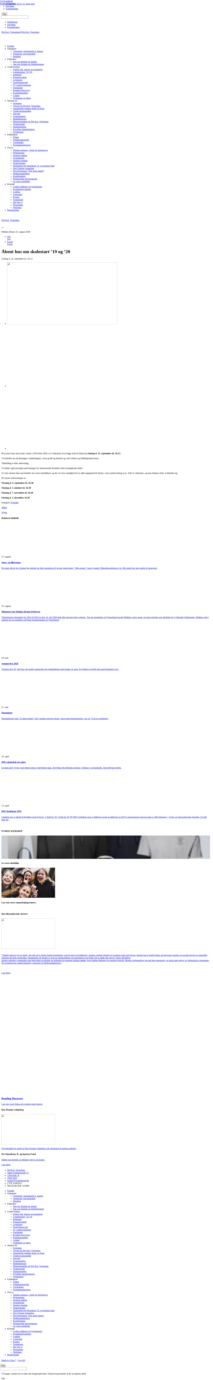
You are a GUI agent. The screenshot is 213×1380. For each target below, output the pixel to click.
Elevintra (11, 24)
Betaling (17, 56)
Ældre (4, 507)
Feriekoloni (18, 132)
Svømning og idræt (22, 98)
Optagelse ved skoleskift (24, 54)
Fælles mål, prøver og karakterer (28, 69)
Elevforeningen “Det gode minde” (28, 171)
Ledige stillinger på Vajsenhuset (27, 186)
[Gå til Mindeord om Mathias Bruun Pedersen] (28, 601)
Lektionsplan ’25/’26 (22, 72)
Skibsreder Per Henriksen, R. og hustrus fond (33, 166)
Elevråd (16, 114)
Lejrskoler (17, 80)
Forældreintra (13, 27)
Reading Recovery (21, 90)
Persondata (18, 205)
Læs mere (5, 973)
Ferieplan (17, 103)
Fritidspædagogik (21, 140)
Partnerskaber (19, 163)
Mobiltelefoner (20, 119)
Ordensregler (19, 124)
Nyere (4, 512)
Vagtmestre (18, 199)
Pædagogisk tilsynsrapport (25, 179)
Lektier (16, 95)
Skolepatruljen (19, 127)
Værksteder (18, 142)
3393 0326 (12, 1178)
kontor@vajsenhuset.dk (18, 1180)
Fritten (16, 137)
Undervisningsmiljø (22, 111)
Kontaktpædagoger (22, 145)
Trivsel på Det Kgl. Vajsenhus (26, 106)
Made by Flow (8, 1360)
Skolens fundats (20, 160)
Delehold (17, 74)
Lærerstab (17, 194)
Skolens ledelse (20, 155)
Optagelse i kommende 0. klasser (28, 51)
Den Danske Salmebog (23, 168)
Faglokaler (18, 88)
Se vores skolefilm (21, 181)
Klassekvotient (20, 77)
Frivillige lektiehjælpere (24, 129)
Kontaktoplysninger (22, 189)
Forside (10, 46)
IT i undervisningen (22, 85)
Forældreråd (18, 158)
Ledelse (16, 192)
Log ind (21, 1360)
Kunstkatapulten (20, 93)
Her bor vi (17, 202)
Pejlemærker (18, 153)
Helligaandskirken (21, 173)
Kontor (16, 197)
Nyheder (15, 502)
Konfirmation (19, 176)
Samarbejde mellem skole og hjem (28, 108)
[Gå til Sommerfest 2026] (28, 653)
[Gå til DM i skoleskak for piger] (28, 751)
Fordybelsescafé (20, 82)
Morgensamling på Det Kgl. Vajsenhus (31, 121)
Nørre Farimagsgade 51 (18, 1173)
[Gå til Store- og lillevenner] (28, 552)
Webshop (17, 207)
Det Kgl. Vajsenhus (16, 1170)
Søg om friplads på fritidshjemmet (28, 64)
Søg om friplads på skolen (25, 61)
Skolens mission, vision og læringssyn (30, 150)
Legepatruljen (19, 116)
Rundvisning (13, 210)
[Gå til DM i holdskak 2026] (28, 801)
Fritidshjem (12, 22)
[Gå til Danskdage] (28, 702)
